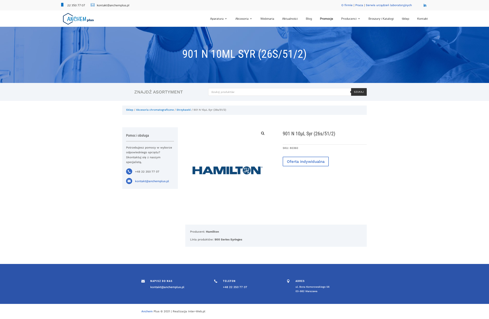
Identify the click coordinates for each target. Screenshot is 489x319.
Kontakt (422, 18)
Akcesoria (242, 18)
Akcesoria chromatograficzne (155, 109)
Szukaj (359, 91)
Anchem (147, 311)
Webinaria (267, 18)
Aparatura (216, 18)
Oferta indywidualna (306, 161)
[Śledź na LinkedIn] (425, 5)
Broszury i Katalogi (381, 18)
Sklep (405, 18)
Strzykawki (183, 109)
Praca (359, 5)
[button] (262, 133)
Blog (309, 18)
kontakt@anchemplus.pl (152, 181)
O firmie (347, 5)
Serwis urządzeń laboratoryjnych (389, 5)
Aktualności (290, 18)
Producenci (349, 18)
